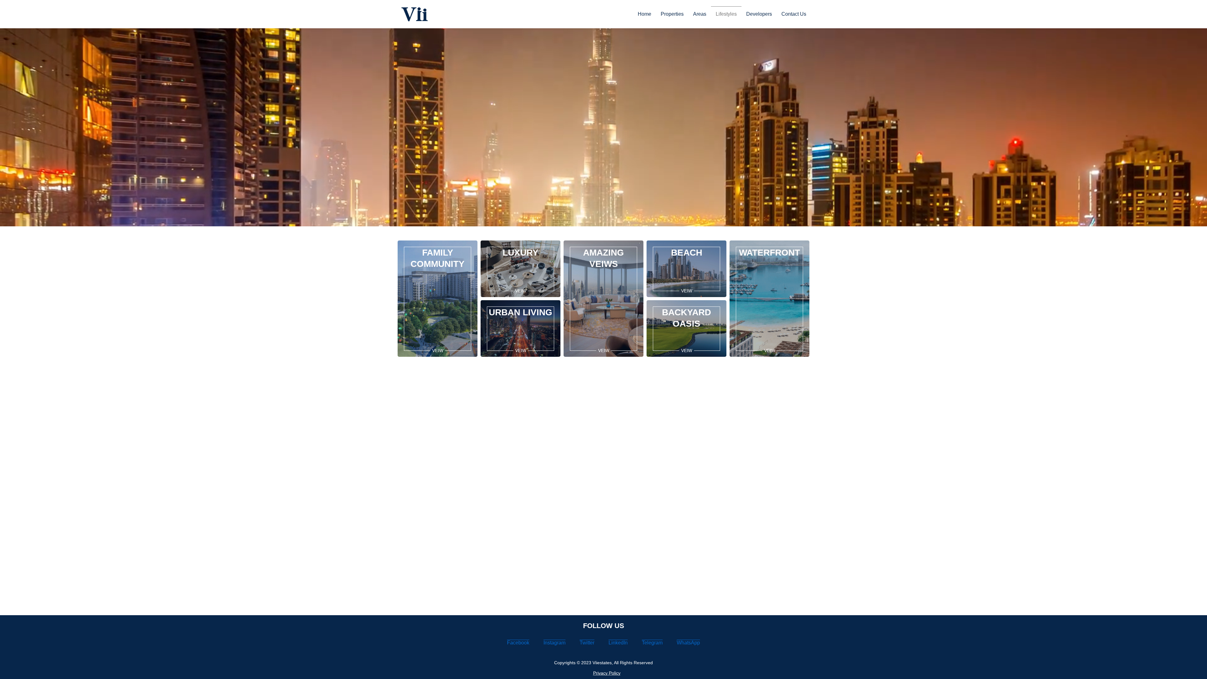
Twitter (587, 642)
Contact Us (793, 14)
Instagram (554, 642)
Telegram (652, 642)
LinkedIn (618, 642)
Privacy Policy (606, 673)
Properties (672, 14)
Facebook (518, 642)
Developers (759, 14)
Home (644, 14)
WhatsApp (688, 642)
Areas (699, 14)
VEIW (437, 350)
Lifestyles (726, 14)
